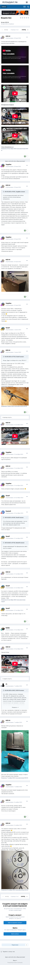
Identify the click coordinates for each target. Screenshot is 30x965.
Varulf (8, 328)
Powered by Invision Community (15, 962)
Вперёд (24, 29)
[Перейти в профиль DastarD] (3, 512)
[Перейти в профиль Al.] (3, 685)
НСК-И (7, 22)
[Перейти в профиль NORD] (3, 629)
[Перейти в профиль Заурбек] (3, 165)
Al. (6, 684)
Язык (14, 960)
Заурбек (8, 164)
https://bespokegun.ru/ (7, 147)
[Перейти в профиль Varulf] (3, 328)
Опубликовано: (13, 38)
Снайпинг (11, 24)
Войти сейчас (15, 934)
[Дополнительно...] (27, 37)
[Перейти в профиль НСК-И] (3, 37)
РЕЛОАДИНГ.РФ (10, 2)
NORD (8, 628)
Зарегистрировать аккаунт (15, 922)
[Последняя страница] (28, 30)
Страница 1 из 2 (15, 29)
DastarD (8, 511)
